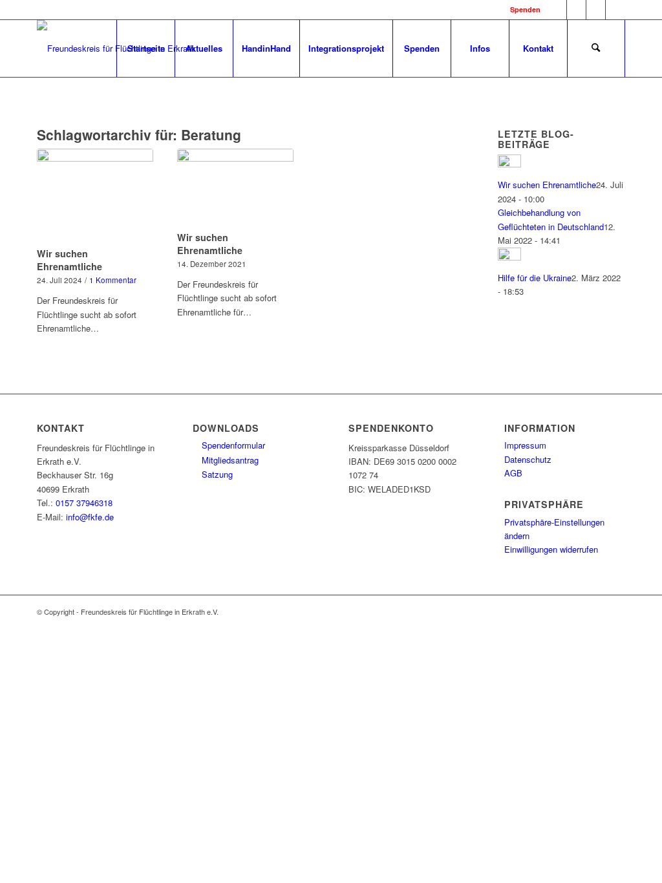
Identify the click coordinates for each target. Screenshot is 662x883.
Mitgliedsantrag (229, 460)
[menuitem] (145, 48)
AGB (513, 473)
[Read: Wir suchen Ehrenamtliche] (509, 164)
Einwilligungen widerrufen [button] (551, 549)
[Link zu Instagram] (576, 9)
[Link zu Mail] (615, 9)
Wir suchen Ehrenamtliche (69, 260)
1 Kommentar (112, 280)
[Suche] (596, 48)
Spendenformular (232, 445)
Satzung (216, 474)
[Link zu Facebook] (557, 9)
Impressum (525, 445)
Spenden (525, 9)
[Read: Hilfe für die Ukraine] (509, 257)
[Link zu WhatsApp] (595, 9)
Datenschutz (527, 459)
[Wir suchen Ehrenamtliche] (95, 196)
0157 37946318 (84, 502)
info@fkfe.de (90, 517)
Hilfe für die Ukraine (534, 277)
